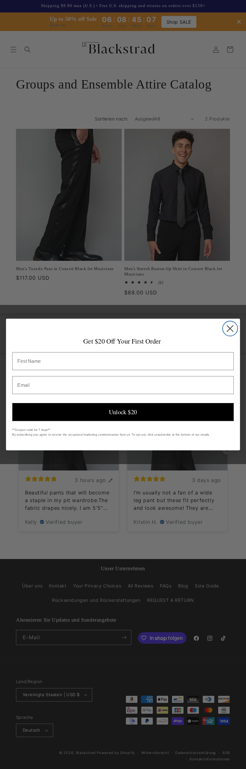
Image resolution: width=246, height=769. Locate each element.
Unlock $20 (123, 412)
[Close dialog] (230, 328)
